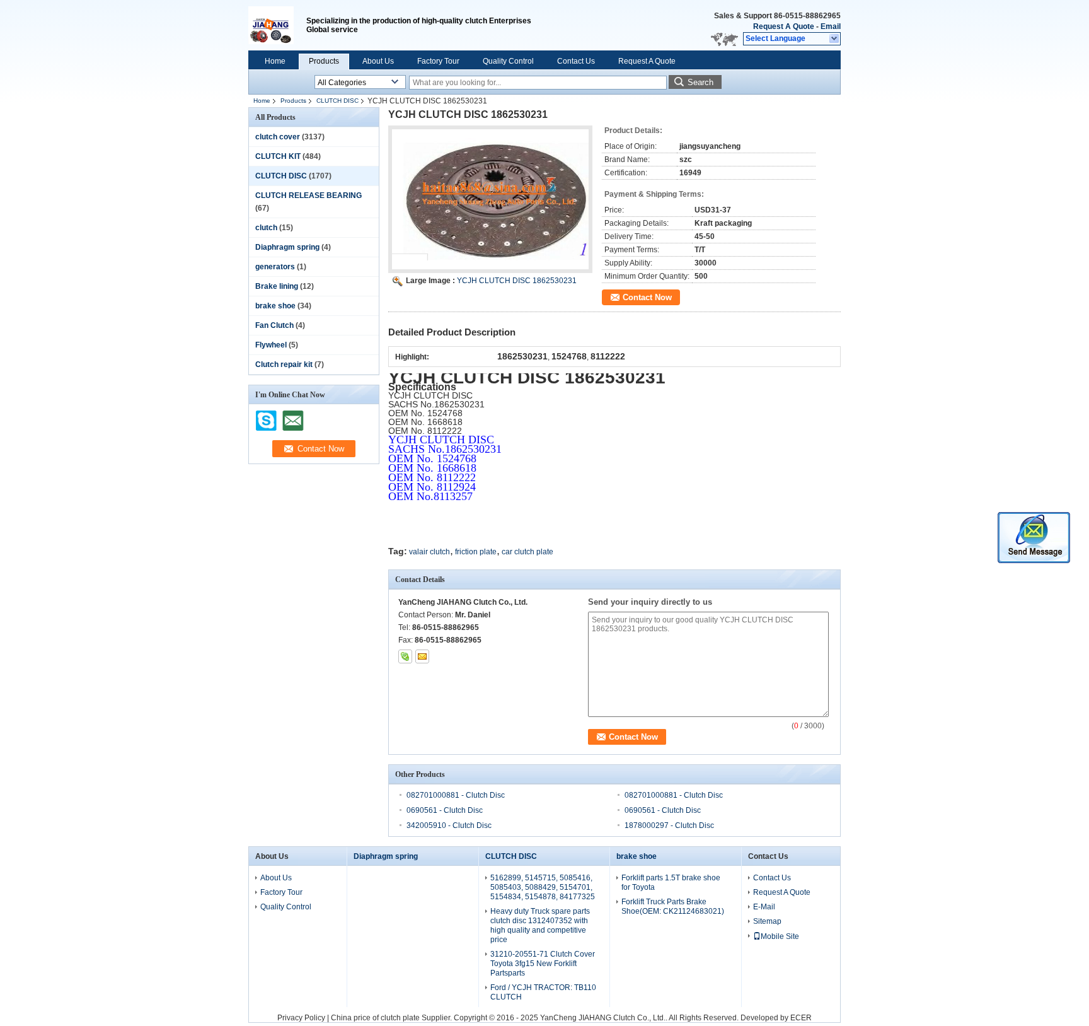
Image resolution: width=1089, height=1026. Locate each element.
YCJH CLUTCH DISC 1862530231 (517, 280)
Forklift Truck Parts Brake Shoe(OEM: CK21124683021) (672, 906)
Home (275, 61)
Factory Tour (438, 61)
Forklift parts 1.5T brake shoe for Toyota (670, 882)
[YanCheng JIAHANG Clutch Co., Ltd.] (834, 39)
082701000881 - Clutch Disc (455, 795)
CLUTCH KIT (278, 156)
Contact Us (576, 61)
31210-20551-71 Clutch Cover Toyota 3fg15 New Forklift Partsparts (542, 963)
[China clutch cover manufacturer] (277, 25)
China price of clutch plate (375, 1017)
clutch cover (277, 136)
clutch (266, 227)
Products (324, 61)
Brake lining (276, 286)
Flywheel (271, 345)
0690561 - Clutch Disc (444, 810)
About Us (378, 61)
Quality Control (508, 61)
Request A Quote (783, 26)
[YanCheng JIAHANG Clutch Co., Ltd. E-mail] (422, 656)
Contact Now (647, 297)
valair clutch (429, 551)
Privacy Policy (301, 1017)
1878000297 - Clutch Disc (669, 825)
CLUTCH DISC (337, 100)
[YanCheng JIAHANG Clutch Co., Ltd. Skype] (405, 656)
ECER (801, 1017)
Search (700, 82)
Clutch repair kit (284, 364)
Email (831, 26)
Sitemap (767, 921)
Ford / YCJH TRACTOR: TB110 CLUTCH (543, 992)
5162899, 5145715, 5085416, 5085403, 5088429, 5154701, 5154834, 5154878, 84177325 (542, 887)
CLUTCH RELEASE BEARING (308, 195)
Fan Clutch (274, 325)
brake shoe (275, 305)
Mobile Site (780, 936)
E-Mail (764, 906)
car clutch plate (527, 551)
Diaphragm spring (287, 247)
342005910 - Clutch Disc (449, 825)
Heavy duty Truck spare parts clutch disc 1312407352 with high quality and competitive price (540, 925)
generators (275, 266)
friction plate (476, 551)
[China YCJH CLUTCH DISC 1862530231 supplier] (490, 199)
